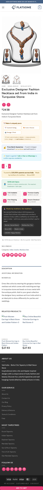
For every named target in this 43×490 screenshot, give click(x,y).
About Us (5, 394)
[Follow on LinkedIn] (20, 469)
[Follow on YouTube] (24, 469)
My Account (9, 484)
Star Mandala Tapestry (10, 456)
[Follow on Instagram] (8, 469)
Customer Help (22, 484)
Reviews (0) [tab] (6, 278)
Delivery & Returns (8, 410)
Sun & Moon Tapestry (9, 448)
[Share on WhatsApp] (4, 255)
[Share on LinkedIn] (24, 255)
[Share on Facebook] (8, 255)
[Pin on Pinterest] (20, 255)
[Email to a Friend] (16, 255)
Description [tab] (7, 268)
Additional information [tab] (12, 273)
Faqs (3, 418)
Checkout (34, 484)
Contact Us (6, 398)
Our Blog (5, 402)
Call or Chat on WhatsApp (26, 156)
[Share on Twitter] (12, 255)
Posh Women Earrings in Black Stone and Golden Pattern (10, 343)
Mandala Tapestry (8, 444)
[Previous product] (8, 105)
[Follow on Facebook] (4, 469)
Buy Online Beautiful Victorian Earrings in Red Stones (31, 343)
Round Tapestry (7, 432)
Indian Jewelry (13, 86)
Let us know (19, 149)
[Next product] (4, 105)
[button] (3, 7)
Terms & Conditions (9, 414)
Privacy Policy (6, 406)
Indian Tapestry (7, 436)
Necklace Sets (26, 86)
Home (4, 86)
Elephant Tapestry (8, 440)
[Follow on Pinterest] (16, 469)
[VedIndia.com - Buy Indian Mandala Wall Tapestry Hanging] (21, 7)
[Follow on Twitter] (12, 469)
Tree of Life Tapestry (9, 452)
